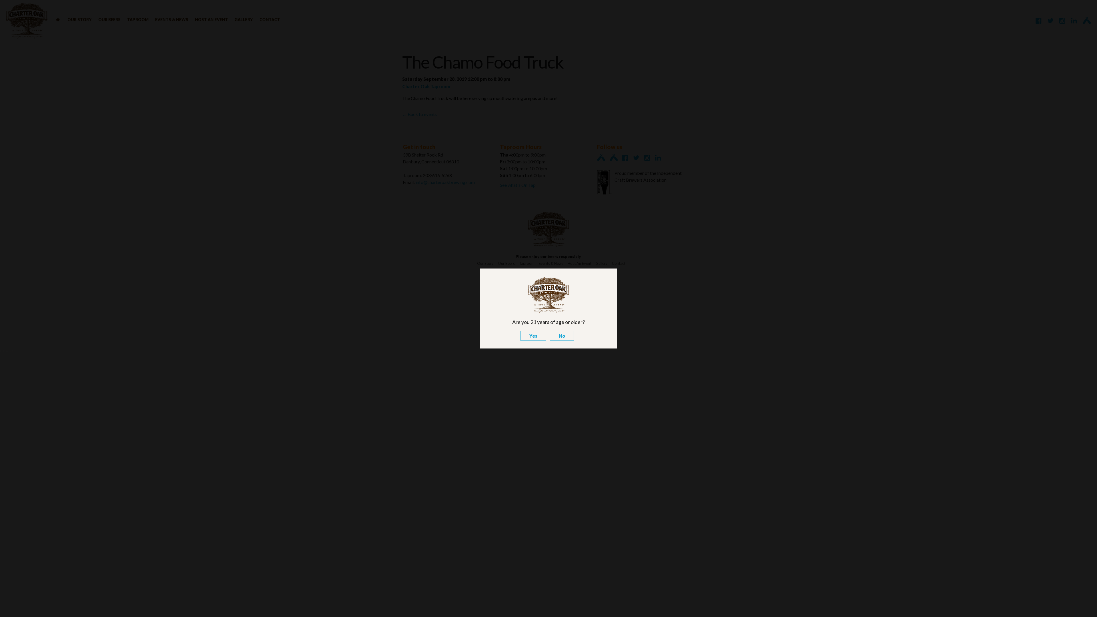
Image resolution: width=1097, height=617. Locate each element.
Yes (533, 335)
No (562, 335)
